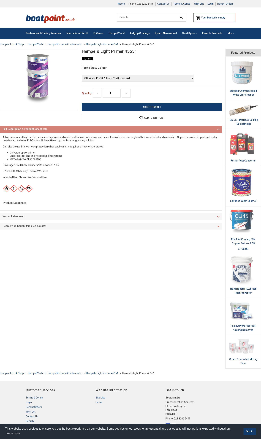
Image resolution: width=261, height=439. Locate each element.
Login (211, 3)
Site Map (100, 397)
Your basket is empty (213, 17)
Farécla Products (212, 33)
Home (121, 3)
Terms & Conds (181, 3)
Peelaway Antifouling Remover (43, 33)
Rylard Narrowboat (166, 33)
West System (189, 33)
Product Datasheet (14, 202)
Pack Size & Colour (94, 67)
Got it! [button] (250, 431)
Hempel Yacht (117, 33)
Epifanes (98, 33)
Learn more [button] (13, 433)
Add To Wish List (154, 117)
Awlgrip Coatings (140, 33)
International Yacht (77, 33)
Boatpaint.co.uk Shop (12, 44)
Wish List (199, 3)
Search (30, 421)
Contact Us (163, 3)
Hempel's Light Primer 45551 (102, 44)
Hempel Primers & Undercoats (65, 44)
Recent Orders (225, 3)
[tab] (111, 129)
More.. (231, 33)
